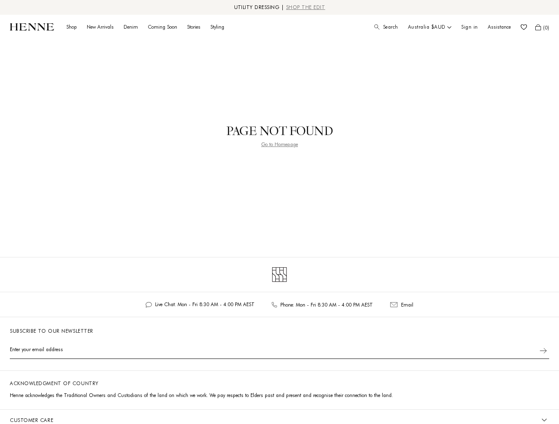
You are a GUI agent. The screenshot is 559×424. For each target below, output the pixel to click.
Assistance (499, 27)
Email (407, 305)
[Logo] (32, 27)
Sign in (469, 27)
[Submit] (543, 350)
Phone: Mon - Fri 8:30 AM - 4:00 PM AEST (326, 305)
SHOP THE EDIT (305, 7)
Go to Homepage (279, 144)
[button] (542, 27)
